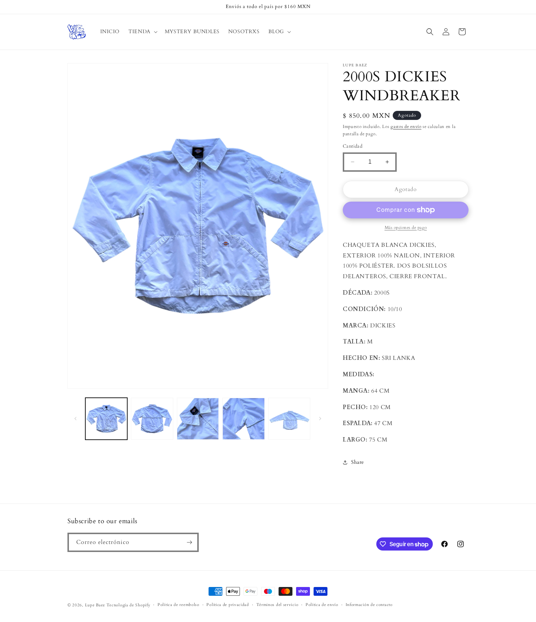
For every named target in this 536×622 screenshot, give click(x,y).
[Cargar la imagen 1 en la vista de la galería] (106, 419)
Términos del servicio (277, 604)
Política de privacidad (227, 604)
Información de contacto (369, 604)
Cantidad (352, 146)
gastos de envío (406, 126)
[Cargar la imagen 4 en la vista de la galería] (243, 419)
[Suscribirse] (189, 542)
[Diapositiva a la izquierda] (75, 419)
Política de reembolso (178, 604)
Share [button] (357, 462)
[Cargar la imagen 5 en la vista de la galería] (289, 419)
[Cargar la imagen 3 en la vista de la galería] (198, 419)
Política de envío (322, 604)
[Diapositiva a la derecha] (320, 419)
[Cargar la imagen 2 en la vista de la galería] (152, 419)
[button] (142, 31)
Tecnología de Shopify (128, 605)
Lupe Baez (95, 605)
